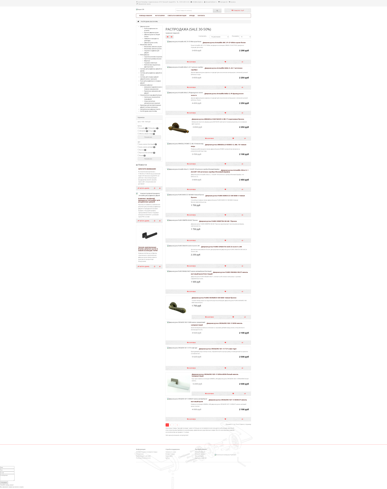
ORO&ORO (143, 131)
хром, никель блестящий (147, 144)
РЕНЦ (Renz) (153, 128)
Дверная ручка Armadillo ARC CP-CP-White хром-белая (224, 42)
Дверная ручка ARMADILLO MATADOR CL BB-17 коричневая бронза (218, 119)
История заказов (200, 454)
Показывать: (234, 36)
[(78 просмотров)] (159, 188)
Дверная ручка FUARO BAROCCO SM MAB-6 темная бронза (218, 196)
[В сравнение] (242, 62)
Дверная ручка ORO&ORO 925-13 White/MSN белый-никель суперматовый (215, 375)
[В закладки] (225, 62)
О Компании (140, 454)
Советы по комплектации (177, 15)
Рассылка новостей (201, 458)
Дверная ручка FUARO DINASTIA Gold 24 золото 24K (221, 247)
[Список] (168, 37)
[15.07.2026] (154, 221)
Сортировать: (203, 36)
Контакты (201, 15)
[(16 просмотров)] (159, 221)
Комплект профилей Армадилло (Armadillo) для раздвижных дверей (149, 200)
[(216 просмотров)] (159, 267)
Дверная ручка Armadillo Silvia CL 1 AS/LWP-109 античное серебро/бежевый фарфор (219, 171)
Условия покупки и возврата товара (146, 452)
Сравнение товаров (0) (172, 33)
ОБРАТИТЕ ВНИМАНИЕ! (147, 169)
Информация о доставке (143, 456)
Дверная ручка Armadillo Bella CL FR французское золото (217, 94)
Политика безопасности (143, 458)
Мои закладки (199, 456)
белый (142, 155)
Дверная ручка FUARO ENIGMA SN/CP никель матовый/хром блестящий (219, 273)
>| (177, 425)
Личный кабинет (200, 452)
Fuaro (152, 131)
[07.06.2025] (154, 267)
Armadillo (143, 128)
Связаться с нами (171, 452)
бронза (142, 150)
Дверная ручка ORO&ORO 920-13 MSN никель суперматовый (216, 324)
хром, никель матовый (147, 147)
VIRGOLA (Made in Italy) (146, 134)
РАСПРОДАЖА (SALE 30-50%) (149, 21)
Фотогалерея (160, 15)
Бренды (192, 15)
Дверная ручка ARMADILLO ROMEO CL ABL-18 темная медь (218, 145)
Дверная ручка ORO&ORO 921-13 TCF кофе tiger (218, 349)
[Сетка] (172, 37)
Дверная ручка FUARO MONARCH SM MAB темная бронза (214, 298)
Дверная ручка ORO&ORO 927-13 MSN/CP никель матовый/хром (219, 400)
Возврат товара (170, 454)
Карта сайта (169, 456)
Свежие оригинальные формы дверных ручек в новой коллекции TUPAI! (148, 248)
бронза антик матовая (146, 153)
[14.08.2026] (154, 188)
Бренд (167, 458)
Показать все (148, 137)
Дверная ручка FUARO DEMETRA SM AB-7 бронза (218, 221)
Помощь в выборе (145, 15)
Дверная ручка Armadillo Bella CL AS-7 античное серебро (216, 69)
